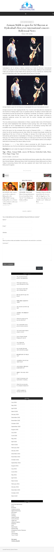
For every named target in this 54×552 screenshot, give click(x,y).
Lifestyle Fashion (15, 522)
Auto (12, 506)
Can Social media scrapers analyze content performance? (22, 331)
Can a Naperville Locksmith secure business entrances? (21, 343)
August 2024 (14, 465)
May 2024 (14, 474)
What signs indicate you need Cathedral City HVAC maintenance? (23, 283)
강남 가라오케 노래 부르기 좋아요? (23, 307)
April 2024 (14, 477)
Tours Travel (14, 535)
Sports (13, 531)
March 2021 (14, 496)
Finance (13, 514)
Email (4, 226)
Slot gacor (14, 539)
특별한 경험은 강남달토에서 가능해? (22, 301)
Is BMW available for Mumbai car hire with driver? (21, 391)
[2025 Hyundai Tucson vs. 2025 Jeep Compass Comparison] (48, 175)
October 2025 (15, 423)
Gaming (13, 515)
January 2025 (15, 450)
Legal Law (14, 520)
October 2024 (15, 459)
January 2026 (15, 414)
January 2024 (15, 487)
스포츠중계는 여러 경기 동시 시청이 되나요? (22, 361)
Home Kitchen (15, 519)
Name (4, 219)
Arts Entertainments (16, 504)
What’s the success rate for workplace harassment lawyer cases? (22, 385)
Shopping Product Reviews (18, 530)
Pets (12, 525)
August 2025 (14, 429)
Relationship (14, 528)
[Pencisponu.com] (27, 7)
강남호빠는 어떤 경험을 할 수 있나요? (23, 313)
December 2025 (15, 417)
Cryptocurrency (15, 509)
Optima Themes (14, 549)
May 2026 (13, 405)
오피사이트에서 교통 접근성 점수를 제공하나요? (22, 367)
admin (31, 33)
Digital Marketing (15, 510)
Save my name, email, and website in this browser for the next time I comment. (22, 240)
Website (5, 232)
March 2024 (14, 481)
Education (14, 512)
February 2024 (15, 484)
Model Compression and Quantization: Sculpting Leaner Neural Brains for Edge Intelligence (22, 379)
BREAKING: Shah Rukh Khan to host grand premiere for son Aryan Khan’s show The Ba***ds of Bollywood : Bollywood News (26, 196)
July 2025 (14, 432)
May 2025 (13, 438)
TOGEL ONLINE (15, 541)
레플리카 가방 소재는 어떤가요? (22, 373)
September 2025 (15, 426)
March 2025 (14, 444)
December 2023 (15, 490)
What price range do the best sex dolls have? (22, 319)
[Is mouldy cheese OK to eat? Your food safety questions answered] (6, 175)
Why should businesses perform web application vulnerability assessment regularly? (22, 277)
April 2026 (14, 408)
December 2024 (15, 453)
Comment (5, 243)
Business (13, 507)
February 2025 (15, 447)
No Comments (27, 170)
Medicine (13, 523)
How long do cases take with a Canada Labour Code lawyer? (22, 289)
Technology (14, 533)
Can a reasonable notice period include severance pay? (22, 325)
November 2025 (15, 420)
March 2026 (14, 411)
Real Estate (14, 527)
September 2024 (16, 462)
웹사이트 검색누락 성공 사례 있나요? (22, 295)
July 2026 (14, 402)
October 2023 (15, 493)
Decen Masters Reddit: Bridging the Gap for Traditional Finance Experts (22, 337)
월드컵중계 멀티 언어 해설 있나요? (23, 355)
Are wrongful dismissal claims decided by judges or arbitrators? (22, 349)
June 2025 (14, 435)
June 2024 (14, 471)
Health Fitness (15, 517)
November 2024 (15, 456)
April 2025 (14, 441)
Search (39, 268)
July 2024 (14, 468)
